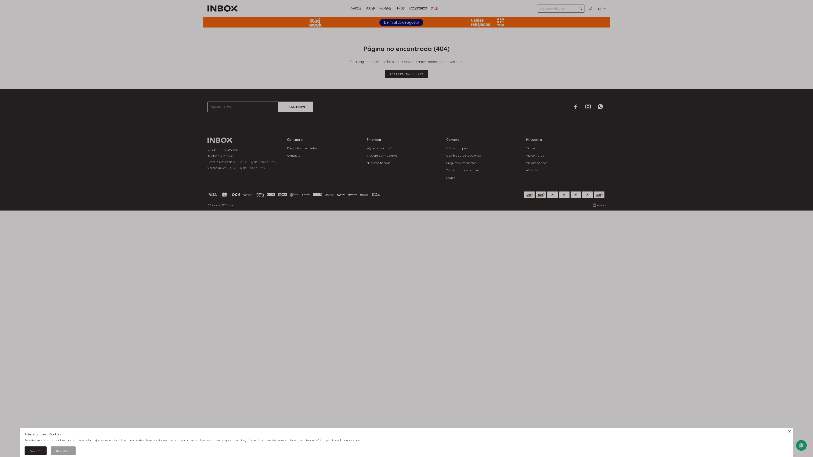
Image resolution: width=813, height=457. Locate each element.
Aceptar (35, 450)
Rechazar (63, 450)
